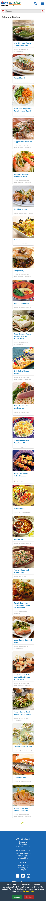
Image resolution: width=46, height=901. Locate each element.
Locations (23, 842)
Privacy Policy (23, 856)
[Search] (43, 11)
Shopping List (23, 867)
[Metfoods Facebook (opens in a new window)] (17, 875)
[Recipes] (3, 11)
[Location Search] (35, 5)
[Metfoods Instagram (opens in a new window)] (28, 875)
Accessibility (23, 858)
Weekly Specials (23, 865)
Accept (17, 897)
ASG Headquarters (23, 846)
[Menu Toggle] (42, 4)
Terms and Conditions (23, 853)
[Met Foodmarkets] (11, 3)
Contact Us (23, 844)
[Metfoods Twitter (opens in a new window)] (23, 875)
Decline (29, 897)
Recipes (23, 869)
